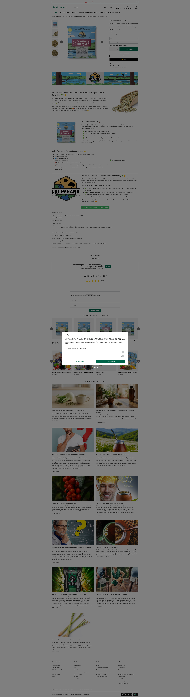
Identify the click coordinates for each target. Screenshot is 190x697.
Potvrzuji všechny (111, 361)
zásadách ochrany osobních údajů (113, 339)
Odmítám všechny (79, 361)
